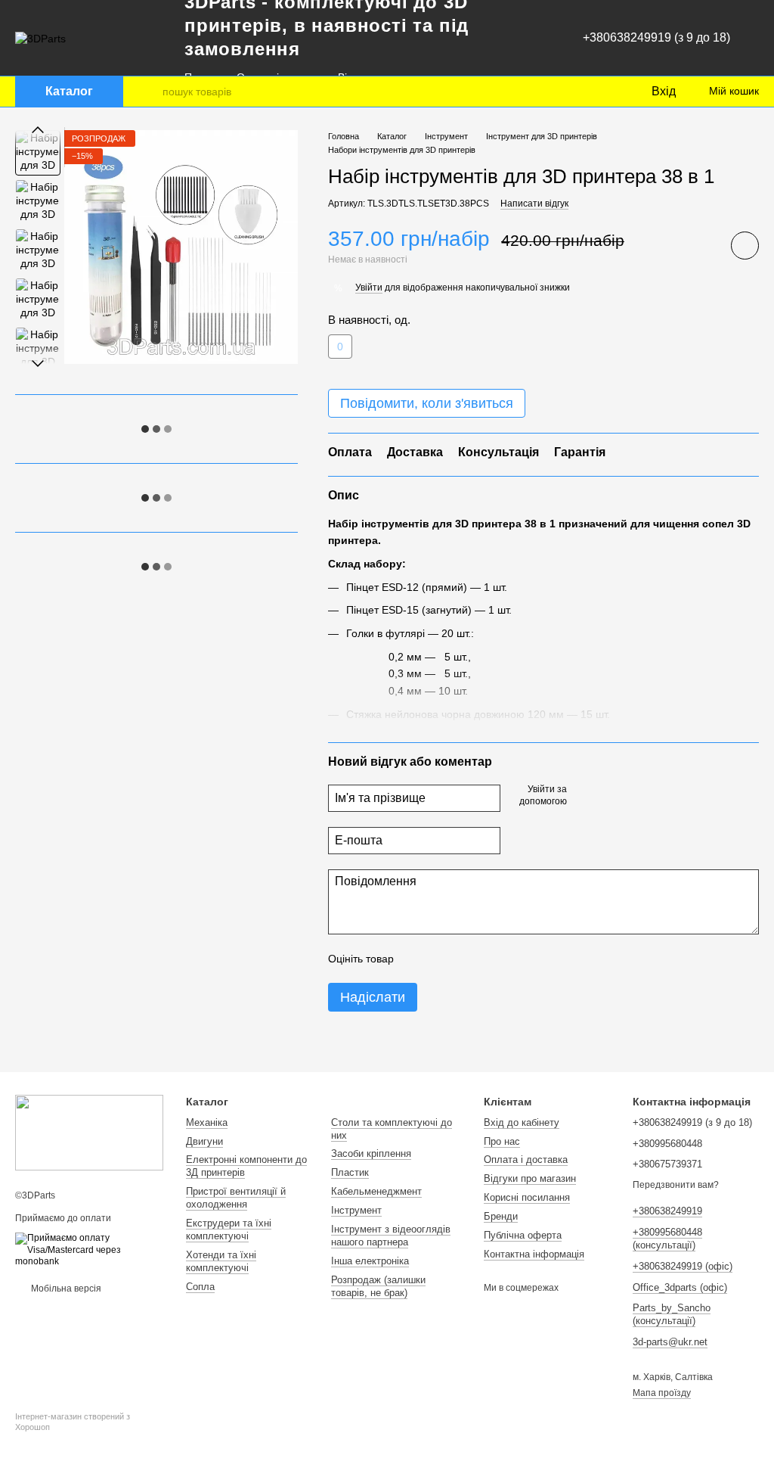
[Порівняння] (577, 91)
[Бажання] (607, 91)
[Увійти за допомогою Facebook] (583, 797)
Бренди (501, 1216)
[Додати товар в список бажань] (745, 246)
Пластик (350, 1172)
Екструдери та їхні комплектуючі (228, 1229)
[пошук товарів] (150, 91)
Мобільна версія (65, 1288)
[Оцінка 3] (467, 959)
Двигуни (204, 1141)
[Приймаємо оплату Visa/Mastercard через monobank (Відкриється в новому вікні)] (89, 1250)
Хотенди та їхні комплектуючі (221, 1261)
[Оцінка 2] (443, 959)
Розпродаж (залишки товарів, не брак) (378, 1286)
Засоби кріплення (371, 1153)
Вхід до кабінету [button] (521, 1122)
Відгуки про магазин (530, 1178)
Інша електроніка (370, 1261)
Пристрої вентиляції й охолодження (236, 1198)
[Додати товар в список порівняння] (702, 245)
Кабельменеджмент (376, 1191)
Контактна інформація (534, 1254)
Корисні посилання (527, 1197)
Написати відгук (534, 203)
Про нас (502, 1141)
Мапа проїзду (662, 1393)
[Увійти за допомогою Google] (608, 797)
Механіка (207, 1122)
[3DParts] (89, 1132)
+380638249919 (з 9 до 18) (656, 38)
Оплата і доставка (526, 1159)
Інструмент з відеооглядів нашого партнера (390, 1235)
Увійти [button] (368, 287)
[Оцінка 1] (419, 959)
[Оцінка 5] (515, 959)
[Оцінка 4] (491, 959)
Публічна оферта (523, 1235)
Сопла (200, 1286)
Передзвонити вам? (676, 1185)
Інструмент (356, 1210)
